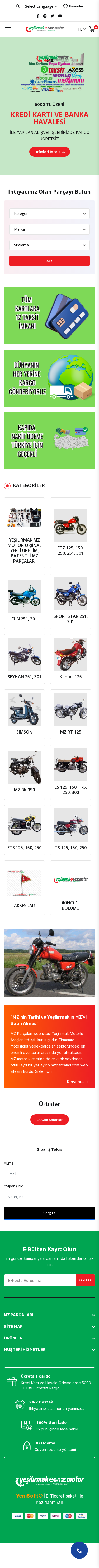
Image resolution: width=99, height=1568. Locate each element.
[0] (92, 29)
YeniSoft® (29, 1496)
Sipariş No (13, 1185)
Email (9, 1163)
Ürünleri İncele (48, 151)
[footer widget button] (49, 1315)
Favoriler (75, 6)
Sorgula (49, 1213)
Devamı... (76, 1081)
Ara (49, 261)
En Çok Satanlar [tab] (50, 1119)
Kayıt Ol (85, 1280)
